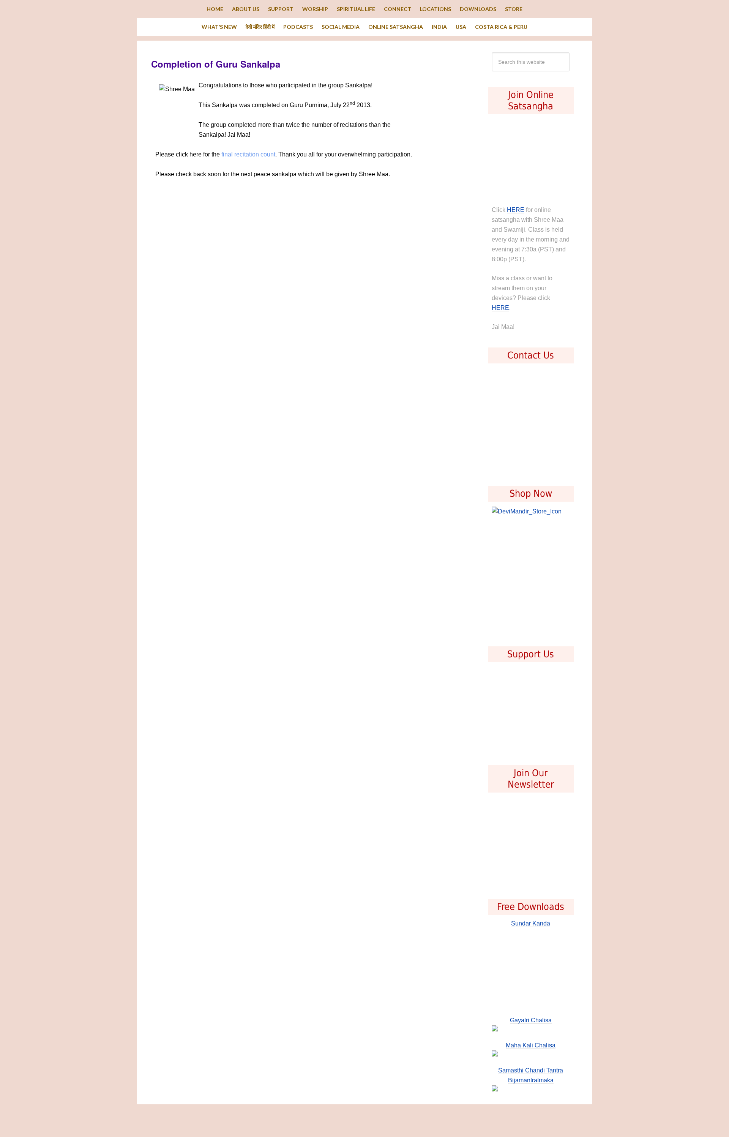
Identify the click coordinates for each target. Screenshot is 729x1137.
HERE (515, 210)
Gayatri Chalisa (531, 1020)
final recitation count (248, 154)
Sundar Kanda (530, 923)
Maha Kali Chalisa (530, 1045)
